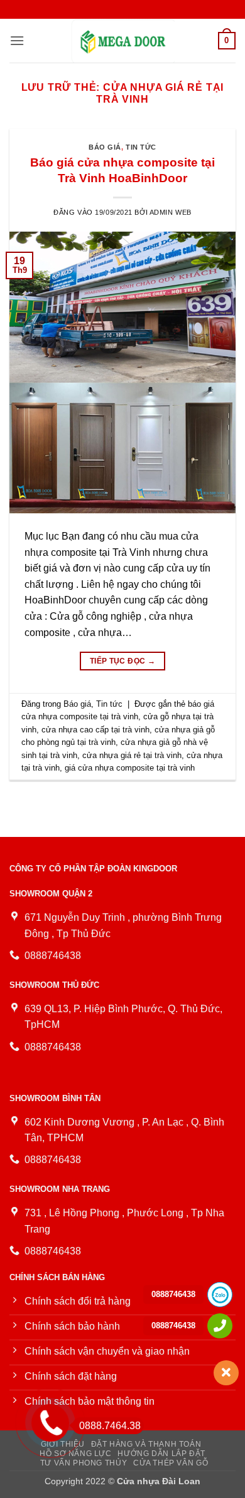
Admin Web (171, 212)
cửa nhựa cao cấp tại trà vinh (95, 729)
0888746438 (173, 1294)
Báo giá (105, 147)
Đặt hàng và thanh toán (146, 1444)
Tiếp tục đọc (122, 661)
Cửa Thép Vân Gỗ (170, 1463)
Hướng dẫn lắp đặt (161, 1453)
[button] (16, 40)
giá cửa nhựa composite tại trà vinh (130, 767)
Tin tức (141, 147)
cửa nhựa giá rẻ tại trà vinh (132, 755)
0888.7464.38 (110, 1425)
